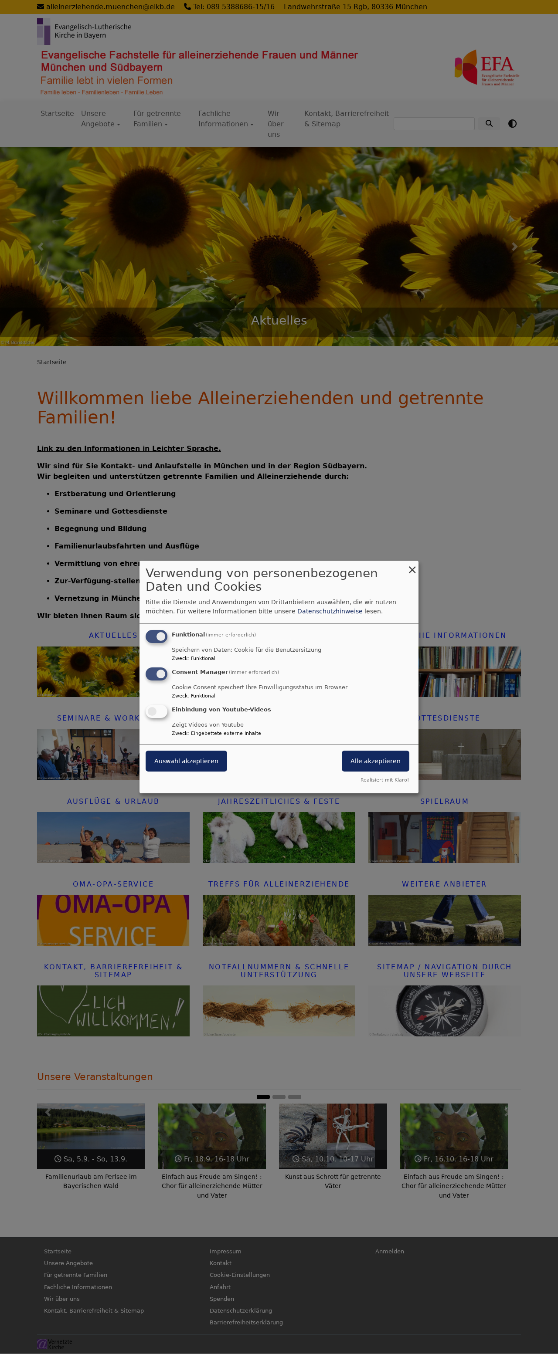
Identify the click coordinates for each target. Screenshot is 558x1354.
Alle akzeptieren (375, 761)
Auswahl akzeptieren (186, 761)
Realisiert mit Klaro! (385, 780)
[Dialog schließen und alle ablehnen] (411, 566)
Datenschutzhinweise (330, 611)
